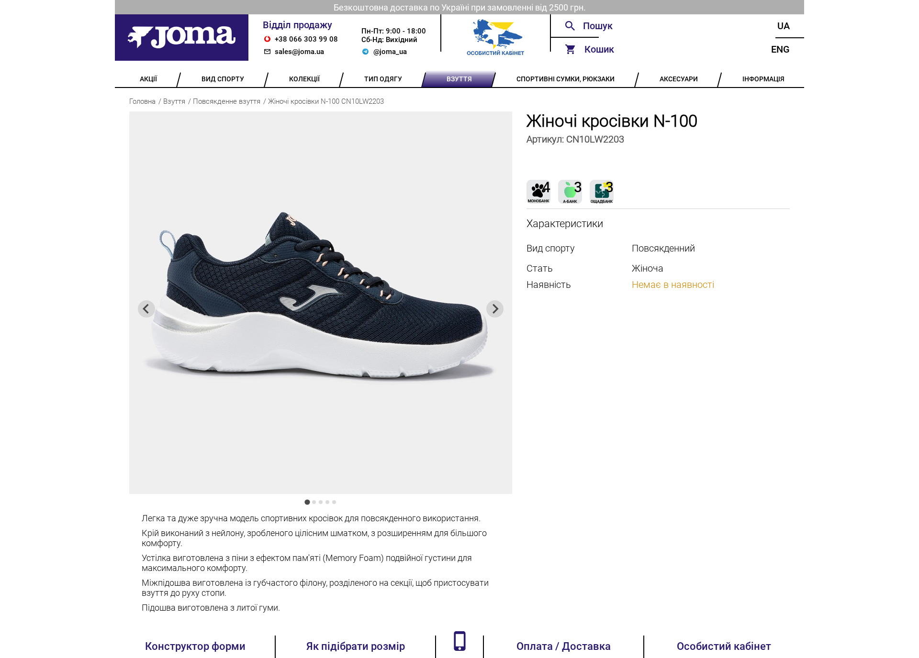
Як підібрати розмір (355, 646)
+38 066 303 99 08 (306, 39)
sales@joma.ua (299, 51)
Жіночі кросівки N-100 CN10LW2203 (326, 101)
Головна (142, 101)
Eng (780, 49)
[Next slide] (495, 309)
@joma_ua (390, 51)
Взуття (174, 101)
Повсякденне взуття (226, 101)
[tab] (307, 501)
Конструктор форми (195, 646)
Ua (783, 26)
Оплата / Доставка (563, 646)
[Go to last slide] (146, 309)
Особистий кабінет (724, 646)
